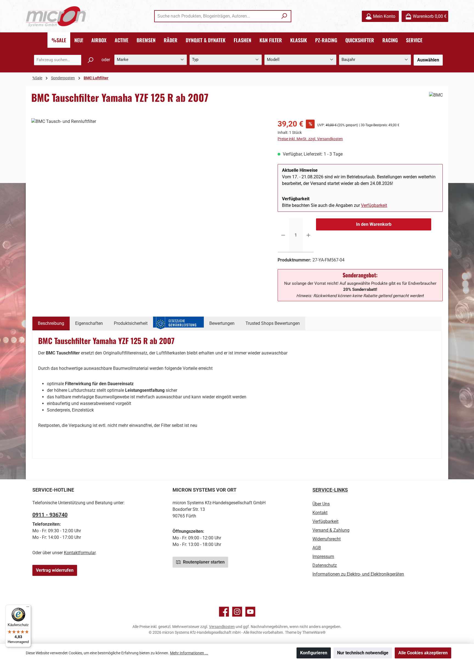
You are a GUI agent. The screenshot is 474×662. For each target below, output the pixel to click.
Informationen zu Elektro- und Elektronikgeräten (358, 574)
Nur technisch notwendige (362, 652)
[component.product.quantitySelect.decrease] (283, 235)
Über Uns (321, 503)
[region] (149, 177)
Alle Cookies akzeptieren (423, 652)
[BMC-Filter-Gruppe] (148, 177)
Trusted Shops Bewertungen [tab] (273, 323)
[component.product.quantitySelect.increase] (308, 235)
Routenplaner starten (203, 562)
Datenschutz (324, 565)
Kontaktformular (79, 552)
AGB (316, 547)
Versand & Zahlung (330, 530)
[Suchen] (284, 16)
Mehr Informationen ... (189, 653)
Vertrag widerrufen (55, 570)
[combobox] (216, 16)
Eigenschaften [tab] (89, 323)
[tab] (51, 323)
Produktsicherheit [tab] (131, 323)
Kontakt (320, 512)
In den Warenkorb (373, 224)
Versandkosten (222, 626)
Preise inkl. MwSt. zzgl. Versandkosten (310, 139)
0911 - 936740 (49, 514)
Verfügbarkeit (374, 205)
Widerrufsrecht (326, 539)
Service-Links (330, 490)
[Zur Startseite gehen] (56, 16)
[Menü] (27, 608)
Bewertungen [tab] (222, 323)
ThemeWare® (314, 632)
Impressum (323, 556)
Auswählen (428, 60)
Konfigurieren (313, 652)
